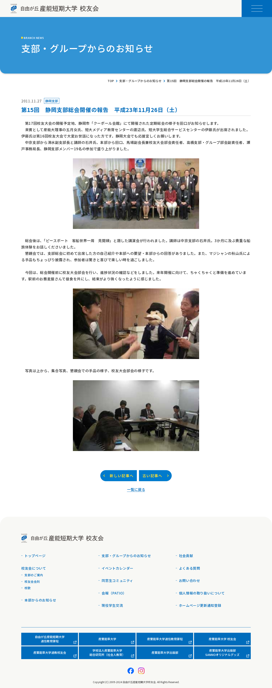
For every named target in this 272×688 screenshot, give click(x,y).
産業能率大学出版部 (165, 652)
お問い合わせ (189, 580)
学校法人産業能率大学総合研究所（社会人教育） (107, 652)
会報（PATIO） (114, 593)
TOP (111, 81)
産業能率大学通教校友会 (49, 652)
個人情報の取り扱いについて (202, 593)
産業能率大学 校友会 (222, 639)
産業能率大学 (107, 639)
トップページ (35, 555)
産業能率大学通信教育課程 (165, 639)
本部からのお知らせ (40, 600)
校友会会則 (32, 581)
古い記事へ (152, 475)
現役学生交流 (112, 605)
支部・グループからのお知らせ (140, 81)
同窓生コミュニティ (117, 580)
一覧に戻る (136, 489)
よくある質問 (189, 568)
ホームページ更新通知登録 (200, 605)
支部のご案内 (33, 575)
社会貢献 (186, 555)
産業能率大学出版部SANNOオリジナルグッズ (222, 652)
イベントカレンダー (117, 568)
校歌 (27, 588)
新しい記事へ (121, 475)
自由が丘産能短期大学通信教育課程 (50, 639)
